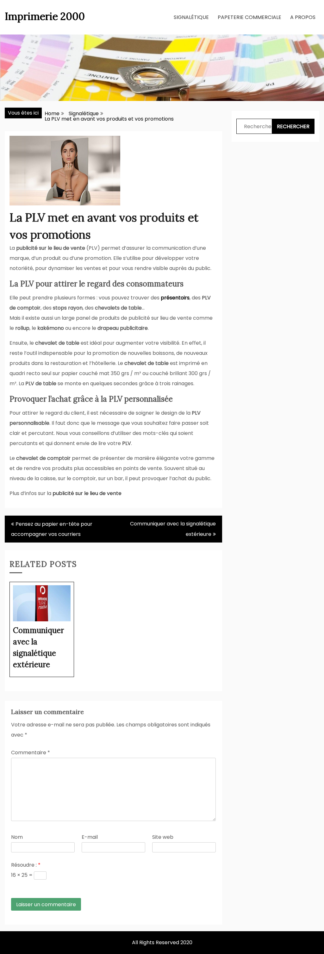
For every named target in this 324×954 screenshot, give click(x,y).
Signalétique (191, 17)
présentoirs (175, 297)
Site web (162, 837)
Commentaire (30, 752)
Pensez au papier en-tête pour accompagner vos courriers (51, 529)
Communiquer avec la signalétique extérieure (173, 529)
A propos (302, 17)
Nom (17, 837)
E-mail (90, 837)
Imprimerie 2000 (45, 16)
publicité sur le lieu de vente (87, 493)
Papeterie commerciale (249, 17)
